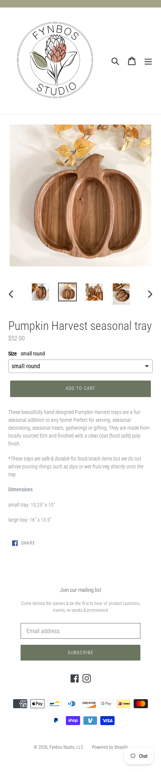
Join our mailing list (80, 590)
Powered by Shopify (110, 747)
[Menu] (148, 61)
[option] (40, 292)
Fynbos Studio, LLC (66, 747)
